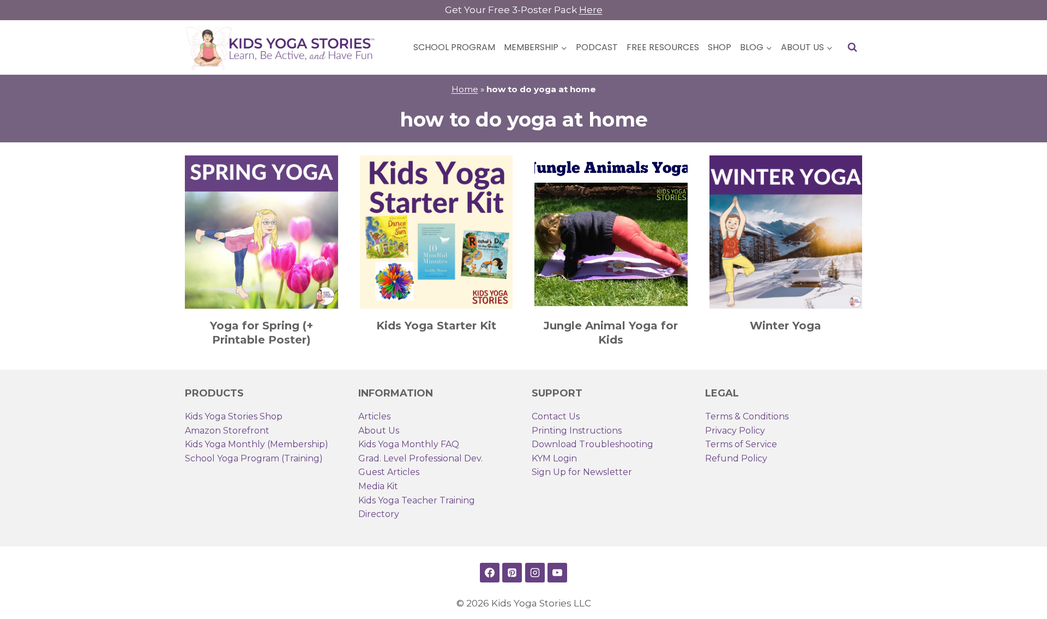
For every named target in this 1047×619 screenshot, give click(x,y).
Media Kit (378, 486)
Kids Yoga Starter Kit (436, 325)
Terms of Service (741, 444)
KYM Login (554, 458)
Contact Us (556, 416)
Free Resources (663, 47)
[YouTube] (557, 572)
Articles (374, 416)
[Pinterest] (512, 572)
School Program (454, 47)
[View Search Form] (852, 47)
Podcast (597, 47)
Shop (719, 47)
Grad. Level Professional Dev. (420, 458)
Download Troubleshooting (592, 444)
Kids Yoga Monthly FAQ (408, 444)
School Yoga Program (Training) (254, 458)
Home (465, 89)
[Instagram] (535, 572)
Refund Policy (736, 458)
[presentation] (261, 232)
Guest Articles (388, 472)
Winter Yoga (785, 325)
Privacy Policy (735, 430)
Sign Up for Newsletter (582, 472)
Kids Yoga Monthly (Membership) (256, 444)
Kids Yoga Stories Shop (233, 416)
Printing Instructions (577, 430)
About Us (378, 430)
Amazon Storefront (227, 430)
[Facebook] (490, 572)
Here (591, 9)
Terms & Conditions (747, 416)
